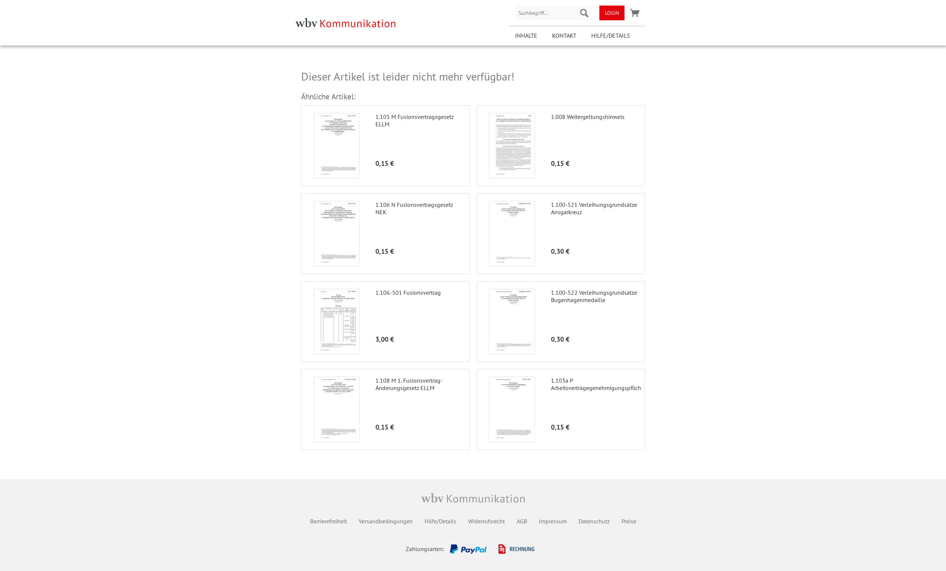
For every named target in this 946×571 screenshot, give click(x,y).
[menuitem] (553, 13)
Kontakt (564, 35)
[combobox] (553, 13)
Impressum (553, 521)
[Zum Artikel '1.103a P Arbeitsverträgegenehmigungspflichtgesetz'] (512, 409)
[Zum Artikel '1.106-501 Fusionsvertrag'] (336, 321)
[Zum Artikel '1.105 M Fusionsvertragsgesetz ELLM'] (336, 145)
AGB (522, 521)
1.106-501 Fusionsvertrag (408, 292)
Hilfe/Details (610, 35)
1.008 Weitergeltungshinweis (588, 116)
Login (612, 13)
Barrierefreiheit (328, 521)
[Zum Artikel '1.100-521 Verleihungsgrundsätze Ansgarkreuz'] (512, 233)
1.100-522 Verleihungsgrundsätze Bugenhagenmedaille (594, 296)
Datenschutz (594, 521)
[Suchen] (584, 13)
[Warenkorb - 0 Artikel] (635, 13)
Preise (629, 521)
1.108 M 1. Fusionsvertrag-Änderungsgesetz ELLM (409, 384)
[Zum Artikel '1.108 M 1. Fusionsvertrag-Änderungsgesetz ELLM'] (336, 409)
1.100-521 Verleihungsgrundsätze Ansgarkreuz (594, 208)
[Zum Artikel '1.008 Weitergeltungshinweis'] (512, 145)
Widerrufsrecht (486, 521)
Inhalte (526, 35)
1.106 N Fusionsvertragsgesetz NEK (414, 208)
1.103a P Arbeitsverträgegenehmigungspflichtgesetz (596, 384)
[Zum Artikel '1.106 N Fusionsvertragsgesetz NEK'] (336, 233)
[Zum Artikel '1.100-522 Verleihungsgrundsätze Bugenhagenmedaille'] (512, 321)
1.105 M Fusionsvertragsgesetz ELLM (414, 120)
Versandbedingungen (386, 521)
